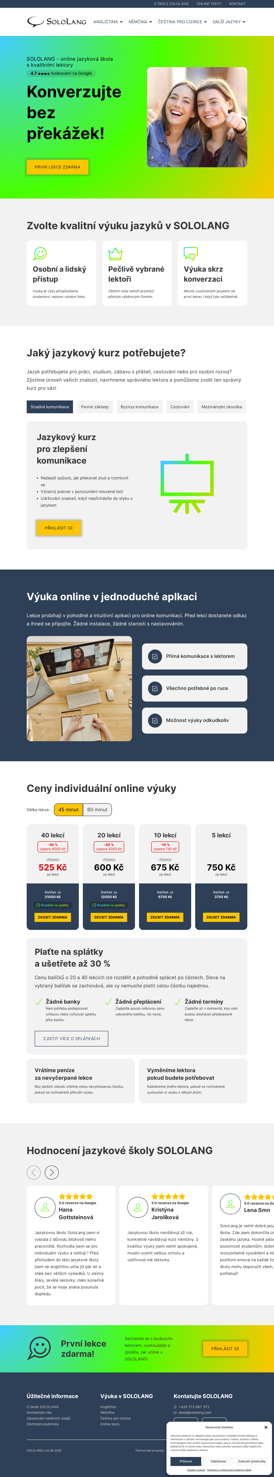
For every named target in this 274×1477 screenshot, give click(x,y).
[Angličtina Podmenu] (122, 22)
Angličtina (108, 1407)
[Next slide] (52, 1172)
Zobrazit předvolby (252, 1461)
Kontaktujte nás (39, 1412)
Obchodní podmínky (43, 1424)
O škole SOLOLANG (171, 4)
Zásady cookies (196, 1469)
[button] (266, 1427)
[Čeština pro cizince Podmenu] (206, 22)
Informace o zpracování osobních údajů (229, 1469)
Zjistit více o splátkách (71, 1038)
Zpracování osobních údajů (48, 1418)
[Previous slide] (34, 1172)
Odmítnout (218, 1461)
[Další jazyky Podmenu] (245, 22)
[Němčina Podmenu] (151, 22)
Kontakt (237, 4)
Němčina (107, 1412)
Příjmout (186, 1461)
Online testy (209, 4)
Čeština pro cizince (115, 1418)
